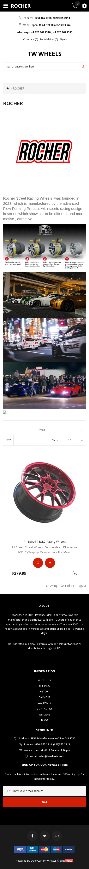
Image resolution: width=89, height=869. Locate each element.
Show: (55, 440)
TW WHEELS (44, 53)
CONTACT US (44, 709)
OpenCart (36, 860)
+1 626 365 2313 (62, 32)
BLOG (44, 720)
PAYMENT (44, 697)
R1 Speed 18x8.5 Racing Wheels (44, 541)
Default (41, 430)
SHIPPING (44, 686)
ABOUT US (44, 680)
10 (69, 440)
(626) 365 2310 (42, 18)
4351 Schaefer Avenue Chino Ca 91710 (52, 738)
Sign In (63, 39)
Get (44, 802)
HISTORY (45, 691)
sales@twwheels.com (51, 756)
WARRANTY (44, 703)
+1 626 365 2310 (41, 32)
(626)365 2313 (61, 18)
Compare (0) (30, 39)
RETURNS (44, 714)
